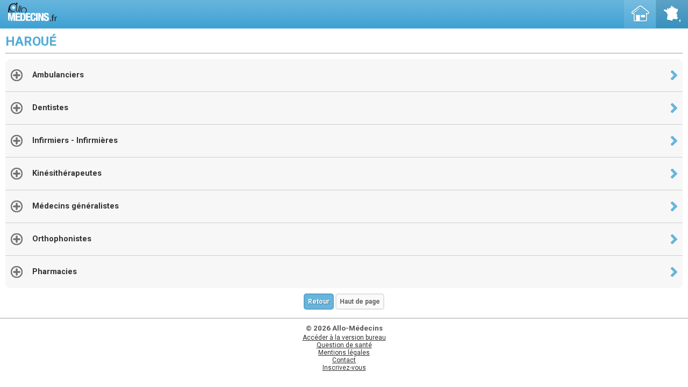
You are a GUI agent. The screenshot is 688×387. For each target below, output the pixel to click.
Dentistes (50, 107)
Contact (344, 360)
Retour (318, 301)
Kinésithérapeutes (67, 173)
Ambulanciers (58, 75)
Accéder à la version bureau (344, 337)
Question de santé (344, 345)
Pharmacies (54, 271)
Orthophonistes (61, 238)
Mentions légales (344, 352)
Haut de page (360, 301)
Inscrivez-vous (344, 367)
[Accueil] (640, 14)
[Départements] (672, 14)
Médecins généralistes (75, 206)
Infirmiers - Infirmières (75, 140)
